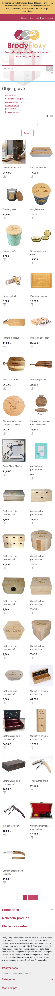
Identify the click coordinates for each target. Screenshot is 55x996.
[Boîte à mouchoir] (41, 152)
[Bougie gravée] (13, 194)
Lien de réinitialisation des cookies (17, 973)
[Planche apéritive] (13, 364)
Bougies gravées (12, 112)
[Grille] (46, 116)
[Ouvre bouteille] (13, 280)
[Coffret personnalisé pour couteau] (41, 810)
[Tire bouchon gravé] (41, 765)
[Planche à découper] (41, 280)
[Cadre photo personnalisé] (41, 450)
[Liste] (51, 116)
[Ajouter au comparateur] (4, 176)
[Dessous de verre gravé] (41, 235)
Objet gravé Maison (13, 102)
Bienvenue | (41, 18)
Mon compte (9, 988)
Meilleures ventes (15, 926)
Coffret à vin (10, 95)
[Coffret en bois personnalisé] (13, 495)
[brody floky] (27, 39)
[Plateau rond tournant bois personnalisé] (13, 406)
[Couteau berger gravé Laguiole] (13, 855)
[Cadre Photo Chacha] (13, 450)
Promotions (10, 910)
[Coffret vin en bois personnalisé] (41, 675)
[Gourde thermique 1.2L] (13, 152)
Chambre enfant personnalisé (12, 107)
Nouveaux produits (15, 918)
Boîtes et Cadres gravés (15, 99)
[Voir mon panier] (51, 73)
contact (24, 18)
